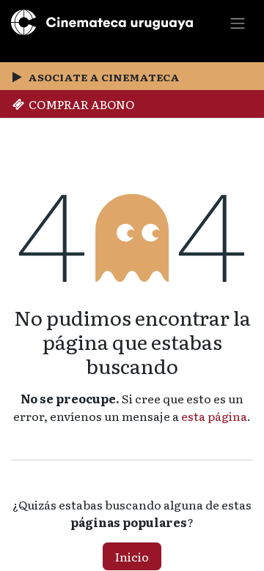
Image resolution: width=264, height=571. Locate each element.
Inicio (132, 556)
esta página (214, 416)
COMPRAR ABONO (79, 104)
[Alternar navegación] (237, 22)
